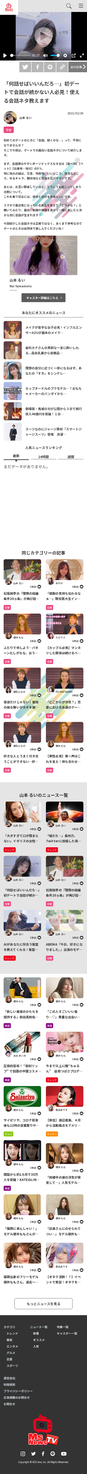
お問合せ (9, 1404)
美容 (7, 1025)
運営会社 (9, 1378)
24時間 (43, 456)
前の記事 (76, 67)
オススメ (39, 1340)
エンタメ (52, 1134)
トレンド (52, 1080)
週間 (70, 456)
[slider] (20, 55)
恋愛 (9, 130)
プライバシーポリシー (18, 1391)
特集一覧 (62, 1327)
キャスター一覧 (67, 1333)
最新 (16, 455)
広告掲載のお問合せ (17, 1397)
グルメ (8, 1134)
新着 (36, 1333)
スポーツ (12, 1365)
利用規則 (9, 1384)
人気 (36, 1346)
